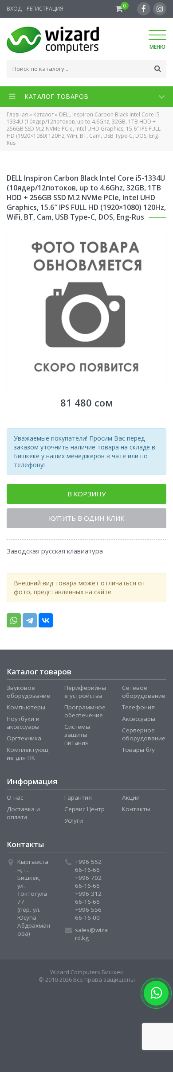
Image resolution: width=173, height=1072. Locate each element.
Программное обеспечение (85, 714)
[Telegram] (30, 623)
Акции (131, 800)
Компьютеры (26, 710)
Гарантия (78, 800)
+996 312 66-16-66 (88, 900)
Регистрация (45, 8)
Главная (17, 114)
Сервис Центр (84, 812)
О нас (15, 800)
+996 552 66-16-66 (88, 868)
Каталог (43, 114)
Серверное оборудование (143, 737)
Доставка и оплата (23, 816)
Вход (14, 8)
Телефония (138, 710)
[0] (119, 8)
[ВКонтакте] (46, 623)
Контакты (136, 812)
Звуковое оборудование (28, 694)
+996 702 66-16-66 (88, 884)
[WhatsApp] (14, 623)
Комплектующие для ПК (27, 756)
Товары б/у (138, 752)
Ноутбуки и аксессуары (23, 725)
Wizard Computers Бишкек (86, 975)
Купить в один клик (86, 520)
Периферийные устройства (85, 694)
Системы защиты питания (77, 737)
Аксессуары (138, 721)
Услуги (73, 823)
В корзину (86, 494)
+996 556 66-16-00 (88, 916)
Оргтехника (24, 741)
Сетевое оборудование (143, 694)
